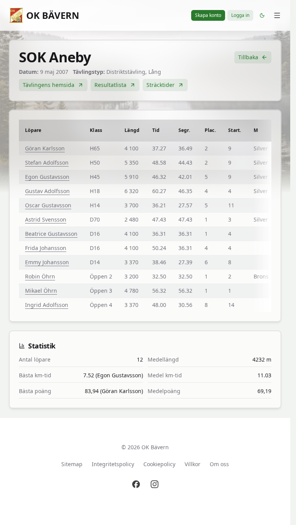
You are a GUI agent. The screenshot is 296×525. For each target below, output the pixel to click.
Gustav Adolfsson (47, 191)
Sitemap (71, 464)
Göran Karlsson (45, 148)
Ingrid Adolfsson (46, 304)
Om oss (219, 464)
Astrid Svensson (45, 219)
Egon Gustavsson (47, 176)
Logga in (240, 15)
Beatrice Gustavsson (51, 233)
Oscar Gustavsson (48, 205)
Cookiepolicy (159, 464)
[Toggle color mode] (262, 15)
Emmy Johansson (47, 262)
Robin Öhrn (40, 276)
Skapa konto (208, 15)
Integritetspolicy (113, 464)
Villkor (192, 464)
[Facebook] (136, 484)
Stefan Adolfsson (47, 162)
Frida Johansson (45, 248)
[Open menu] (277, 15)
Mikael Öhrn (41, 290)
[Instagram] (154, 484)
